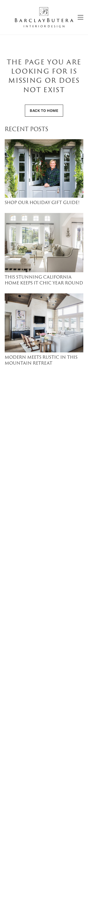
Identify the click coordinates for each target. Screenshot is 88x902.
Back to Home (44, 110)
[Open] (80, 17)
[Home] (44, 17)
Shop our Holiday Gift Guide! (42, 203)
